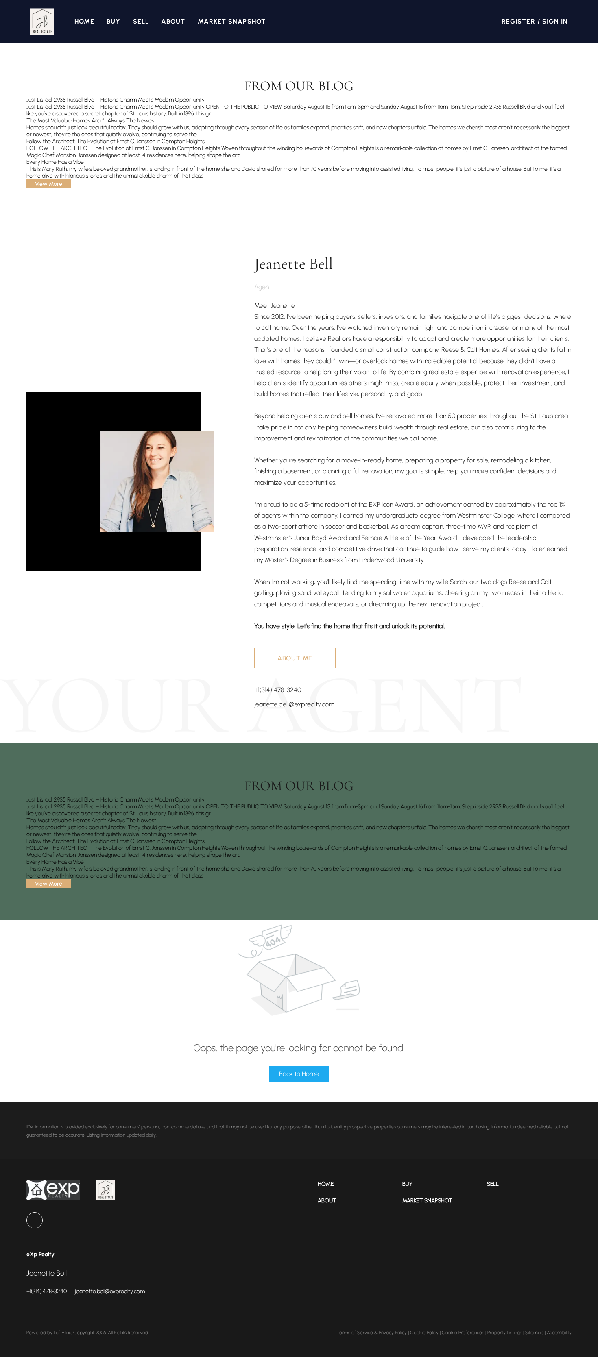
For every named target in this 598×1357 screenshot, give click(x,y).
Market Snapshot (232, 21)
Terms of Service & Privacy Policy (371, 1332)
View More (48, 184)
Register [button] (518, 21)
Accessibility (559, 1332)
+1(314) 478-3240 (277, 690)
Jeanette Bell (293, 263)
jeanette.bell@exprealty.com (294, 704)
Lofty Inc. (63, 1332)
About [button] (173, 21)
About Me (294, 658)
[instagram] (34, 1220)
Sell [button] (141, 21)
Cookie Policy (424, 1332)
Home (84, 21)
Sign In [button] (555, 21)
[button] (42, 21)
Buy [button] (113, 21)
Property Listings (504, 1332)
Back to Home (299, 1074)
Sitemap (534, 1332)
